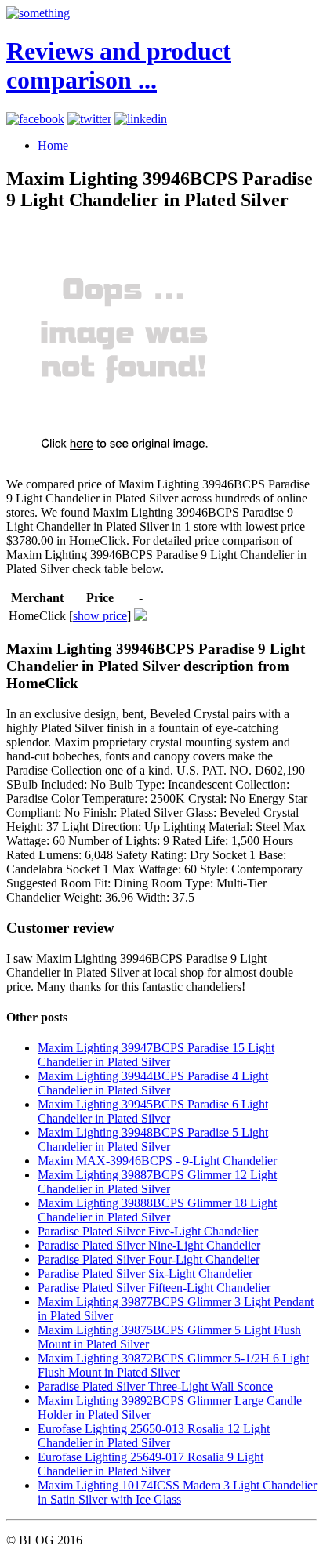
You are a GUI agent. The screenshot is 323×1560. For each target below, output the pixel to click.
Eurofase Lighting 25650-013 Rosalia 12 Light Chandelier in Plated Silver (154, 1435)
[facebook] (35, 118)
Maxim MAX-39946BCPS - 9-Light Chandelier (157, 1160)
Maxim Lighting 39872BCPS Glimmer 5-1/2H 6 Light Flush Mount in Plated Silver (173, 1365)
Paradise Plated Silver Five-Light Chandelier (148, 1231)
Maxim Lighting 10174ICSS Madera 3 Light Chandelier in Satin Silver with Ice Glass (177, 1492)
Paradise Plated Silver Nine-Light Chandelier (149, 1245)
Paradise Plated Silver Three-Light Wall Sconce (155, 1386)
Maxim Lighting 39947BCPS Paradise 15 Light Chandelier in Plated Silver (156, 1054)
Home (53, 145)
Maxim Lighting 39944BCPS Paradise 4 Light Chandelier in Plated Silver (153, 1083)
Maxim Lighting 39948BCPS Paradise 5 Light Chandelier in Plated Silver (153, 1139)
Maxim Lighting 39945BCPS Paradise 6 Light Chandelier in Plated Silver (153, 1111)
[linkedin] (140, 118)
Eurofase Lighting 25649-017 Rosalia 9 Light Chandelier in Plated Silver (150, 1464)
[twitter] (89, 118)
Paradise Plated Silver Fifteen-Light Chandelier (154, 1287)
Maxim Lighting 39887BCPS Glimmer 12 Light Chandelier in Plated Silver (157, 1181)
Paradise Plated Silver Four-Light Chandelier (148, 1259)
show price (100, 615)
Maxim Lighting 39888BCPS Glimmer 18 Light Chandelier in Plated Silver (157, 1210)
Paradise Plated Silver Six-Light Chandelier (145, 1273)
